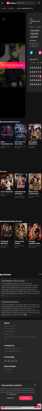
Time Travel (35, 31)
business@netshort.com (13, 351)
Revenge (3, 247)
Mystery (3, 146)
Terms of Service (10, 326)
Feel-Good (17, 147)
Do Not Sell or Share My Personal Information (19, 337)
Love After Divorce (34, 246)
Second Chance (33, 246)
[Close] (35, 384)
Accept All (25, 398)
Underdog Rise (5, 246)
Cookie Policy (12, 394)
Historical (34, 37)
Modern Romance (6, 194)
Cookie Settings (9, 331)
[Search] (18, 3)
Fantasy (31, 197)
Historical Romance (34, 196)
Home (3, 8)
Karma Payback (19, 196)
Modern (3, 195)
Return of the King (20, 146)
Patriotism (31, 147)
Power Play (34, 34)
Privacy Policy (9, 329)
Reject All (10, 398)
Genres (11, 8)
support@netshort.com (12, 348)
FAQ (5, 340)
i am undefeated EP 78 (25, 8)
